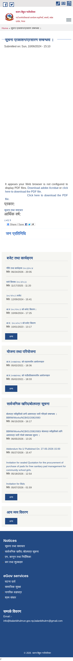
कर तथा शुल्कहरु (14, 562)
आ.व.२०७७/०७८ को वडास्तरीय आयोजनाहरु (25, 361)
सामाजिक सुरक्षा (13, 586)
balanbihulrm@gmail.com (48, 620)
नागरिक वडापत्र (13, 592)
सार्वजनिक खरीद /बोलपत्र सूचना (22, 551)
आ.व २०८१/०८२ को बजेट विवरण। (21, 309)
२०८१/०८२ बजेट (13, 295)
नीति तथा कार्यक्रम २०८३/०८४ (19, 268)
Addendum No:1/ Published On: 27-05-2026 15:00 (33, 448)
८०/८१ (7, 220)
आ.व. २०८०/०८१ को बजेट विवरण (21, 323)
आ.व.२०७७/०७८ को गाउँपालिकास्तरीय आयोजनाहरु (28, 375)
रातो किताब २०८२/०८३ (16, 282)
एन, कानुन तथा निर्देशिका (18, 556)
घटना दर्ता (10, 581)
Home (5, 28)
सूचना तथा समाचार (13, 210)
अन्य (11, 336)
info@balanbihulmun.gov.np (18, 620)
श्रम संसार (10, 597)
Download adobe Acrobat (43, 187)
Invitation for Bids (15, 483)
